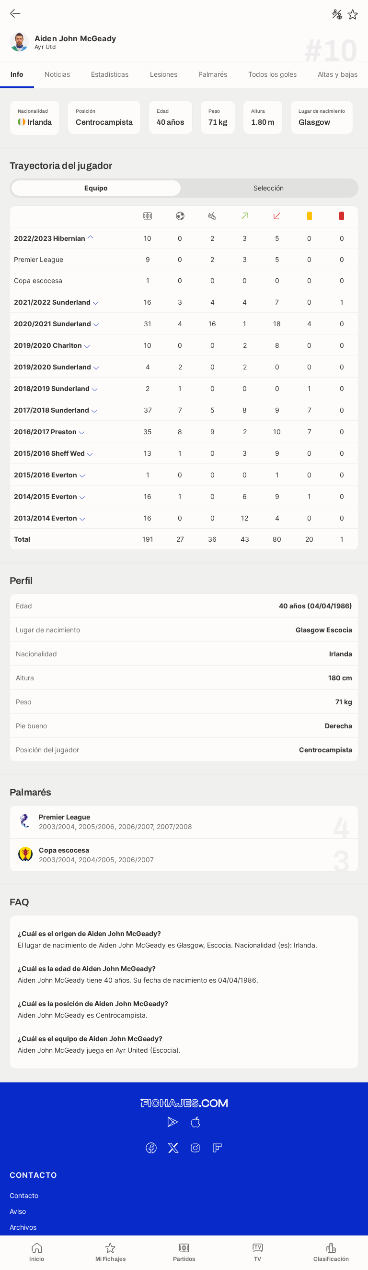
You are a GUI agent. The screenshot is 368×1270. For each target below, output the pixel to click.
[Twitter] (173, 1147)
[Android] (173, 1122)
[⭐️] (352, 14)
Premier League (38, 259)
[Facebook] (151, 1147)
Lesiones (163, 74)
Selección (268, 188)
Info (17, 74)
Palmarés (212, 74)
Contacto (24, 1195)
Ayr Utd (45, 46)
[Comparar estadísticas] (337, 14)
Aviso (18, 1211)
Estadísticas (109, 74)
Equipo (96, 188)
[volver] (15, 14)
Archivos (23, 1227)
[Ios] (195, 1122)
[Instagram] (195, 1147)
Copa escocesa (38, 280)
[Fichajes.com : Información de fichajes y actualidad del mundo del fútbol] (184, 1103)
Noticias (57, 74)
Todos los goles (272, 74)
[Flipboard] (217, 1147)
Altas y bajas (337, 74)
